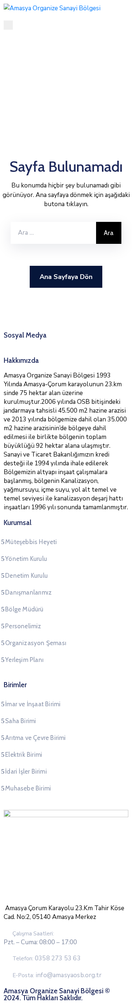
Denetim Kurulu (26, 575)
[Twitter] (59, 344)
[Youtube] (86, 344)
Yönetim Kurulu (26, 558)
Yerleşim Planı (24, 659)
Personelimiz (23, 626)
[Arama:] (53, 233)
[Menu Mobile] (8, 25)
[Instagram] (72, 344)
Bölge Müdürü (24, 609)
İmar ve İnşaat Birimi (32, 704)
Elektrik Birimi (23, 754)
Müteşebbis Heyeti (31, 542)
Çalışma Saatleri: (33, 933)
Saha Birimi (20, 721)
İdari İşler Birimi (26, 771)
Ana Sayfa (26, 82)
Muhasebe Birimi (28, 788)
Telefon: (46, 958)
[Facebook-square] (45, 344)
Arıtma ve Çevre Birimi (35, 737)
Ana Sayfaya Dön (66, 276)
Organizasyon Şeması (35, 643)
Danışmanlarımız (28, 592)
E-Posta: (57, 975)
